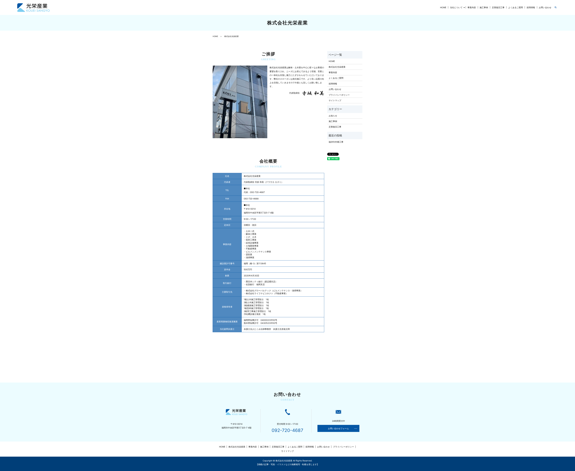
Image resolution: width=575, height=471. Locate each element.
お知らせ (333, 115)
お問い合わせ (545, 7)
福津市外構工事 (336, 142)
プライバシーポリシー (339, 95)
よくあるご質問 (515, 7)
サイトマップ (335, 100)
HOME (443, 7)
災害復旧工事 (498, 7)
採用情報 (531, 7)
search (555, 7)
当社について (456, 7)
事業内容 (471, 7)
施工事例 (484, 7)
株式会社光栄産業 (337, 67)
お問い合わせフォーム (338, 428)
